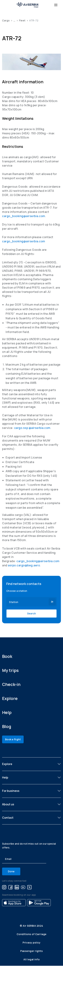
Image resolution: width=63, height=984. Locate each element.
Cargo (6, 20)
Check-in (11, 684)
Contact (7, 818)
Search (31, 613)
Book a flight (13, 739)
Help (7, 712)
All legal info (31, 959)
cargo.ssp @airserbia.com (32, 428)
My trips (10, 670)
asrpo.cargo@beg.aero (24, 565)
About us (8, 804)
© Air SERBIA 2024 (31, 925)
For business (10, 791)
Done (11, 871)
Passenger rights (31, 951)
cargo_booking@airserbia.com (23, 216)
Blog (6, 726)
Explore (10, 698)
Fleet (22, 20)
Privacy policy (31, 942)
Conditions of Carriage (32, 934)
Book (7, 656)
